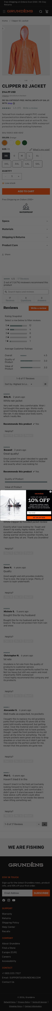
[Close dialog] (50, 492)
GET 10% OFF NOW (39, 518)
